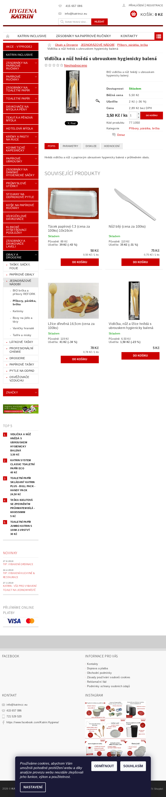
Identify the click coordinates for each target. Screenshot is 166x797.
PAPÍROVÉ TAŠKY (22, 364)
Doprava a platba (97, 668)
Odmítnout (104, 766)
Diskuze (91, 146)
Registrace (155, 5)
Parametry (70, 146)
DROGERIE (17, 358)
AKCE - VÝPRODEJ (19, 46)
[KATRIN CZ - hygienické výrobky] (29, 13)
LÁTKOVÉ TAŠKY (21, 342)
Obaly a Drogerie (14, 256)
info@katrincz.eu (16, 704)
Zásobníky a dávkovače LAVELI (15, 243)
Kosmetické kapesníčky (15, 149)
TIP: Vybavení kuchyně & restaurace (19, 575)
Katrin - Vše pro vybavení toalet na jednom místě (19, 588)
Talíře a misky (22, 335)
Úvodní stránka (8, 36)
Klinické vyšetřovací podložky (16, 229)
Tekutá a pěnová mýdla (19, 119)
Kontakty (129, 36)
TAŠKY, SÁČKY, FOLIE (20, 266)
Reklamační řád (96, 681)
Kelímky (18, 311)
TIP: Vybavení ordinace (18, 564)
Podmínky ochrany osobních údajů (108, 686)
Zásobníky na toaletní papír (18, 89)
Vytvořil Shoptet (154, 788)
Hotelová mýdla (19, 128)
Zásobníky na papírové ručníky (83, 36)
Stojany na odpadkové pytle (20, 196)
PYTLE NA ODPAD (22, 370)
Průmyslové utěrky (16, 185)
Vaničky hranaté (23, 328)
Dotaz (121, 134)
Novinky (10, 553)
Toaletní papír (18, 98)
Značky (12, 392)
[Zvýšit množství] (138, 114)
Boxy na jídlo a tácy (23, 319)
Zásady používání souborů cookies (108, 677)
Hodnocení (112, 146)
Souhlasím (133, 766)
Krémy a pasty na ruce (17, 138)
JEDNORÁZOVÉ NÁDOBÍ (20, 282)
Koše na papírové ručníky (20, 207)
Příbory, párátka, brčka (24, 302)
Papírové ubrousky (14, 160)
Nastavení (32, 787)
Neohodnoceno (75, 65)
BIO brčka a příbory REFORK (24, 292)
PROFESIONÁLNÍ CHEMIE (21, 350)
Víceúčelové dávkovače (16, 217)
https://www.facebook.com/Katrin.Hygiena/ (32, 722)
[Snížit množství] (138, 117)
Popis (51, 146)
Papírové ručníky (13, 78)
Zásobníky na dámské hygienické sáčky (20, 172)
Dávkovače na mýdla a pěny (17, 108)
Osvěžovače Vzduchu (19, 378)
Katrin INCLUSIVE (32, 36)
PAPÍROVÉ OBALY (22, 274)
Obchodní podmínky (99, 672)
